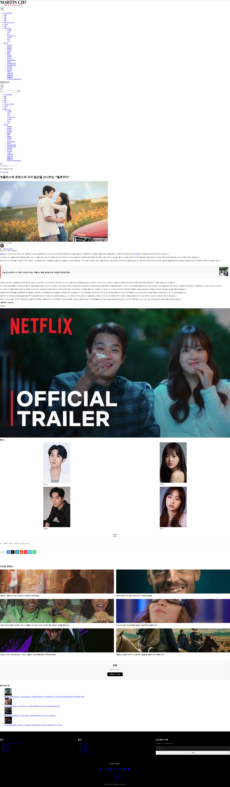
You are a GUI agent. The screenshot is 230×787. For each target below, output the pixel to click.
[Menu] (2, 8)
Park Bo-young (24, 543)
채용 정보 (6, 750)
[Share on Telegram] (30, 552)
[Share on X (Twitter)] (13, 552)
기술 (5, 17)
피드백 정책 (84, 750)
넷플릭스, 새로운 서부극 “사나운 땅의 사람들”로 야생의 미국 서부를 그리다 (140, 654)
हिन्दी (8, 53)
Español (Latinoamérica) (14, 79)
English (9, 45)
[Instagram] (115, 769)
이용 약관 (117, 773)
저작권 (116, 779)
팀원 (5, 746)
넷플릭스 (3, 254)
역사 (8, 39)
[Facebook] (101, 769)
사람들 (9, 30)
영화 (5, 15)
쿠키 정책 (117, 776)
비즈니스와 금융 (9, 22)
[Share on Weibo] (25, 552)
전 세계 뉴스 (11, 35)
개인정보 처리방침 (116, 777)
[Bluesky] (120, 769)
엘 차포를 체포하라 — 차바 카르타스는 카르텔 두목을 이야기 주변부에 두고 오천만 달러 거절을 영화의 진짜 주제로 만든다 (46, 696)
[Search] (2, 86)
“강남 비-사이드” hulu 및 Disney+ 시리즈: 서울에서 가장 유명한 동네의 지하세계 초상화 (28, 654)
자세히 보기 (7, 28)
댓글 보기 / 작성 (115, 674)
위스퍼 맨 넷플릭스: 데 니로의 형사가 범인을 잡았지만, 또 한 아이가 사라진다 (31, 715)
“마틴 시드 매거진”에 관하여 (12, 743)
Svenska (9, 70)
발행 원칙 (84, 743)
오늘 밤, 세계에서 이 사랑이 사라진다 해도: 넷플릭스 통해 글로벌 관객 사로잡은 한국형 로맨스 (36, 272)
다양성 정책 (84, 746)
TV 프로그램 (8, 13)
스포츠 (6, 24)
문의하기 (6, 751)
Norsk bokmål (11, 60)
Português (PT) (11, 63)
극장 (8, 32)
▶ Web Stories (115, 763)
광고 (5, 748)
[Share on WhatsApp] (34, 552)
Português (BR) (11, 65)
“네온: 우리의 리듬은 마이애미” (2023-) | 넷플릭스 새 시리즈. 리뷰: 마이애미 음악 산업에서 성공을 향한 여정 (34, 625)
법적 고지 (117, 775)
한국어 (6, 43)
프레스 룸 (6, 745)
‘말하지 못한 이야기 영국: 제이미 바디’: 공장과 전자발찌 (134, 595)
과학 (5, 20)
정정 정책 (84, 748)
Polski (9, 61)
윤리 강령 (84, 745)
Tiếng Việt (10, 73)
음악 (5, 18)
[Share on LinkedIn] (17, 552)
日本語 (9, 56)
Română (9, 66)
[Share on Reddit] (21, 552)
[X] (106, 769)
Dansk (9, 51)
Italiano (9, 54)
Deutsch (9, 48)
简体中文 (10, 75)
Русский (9, 68)
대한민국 (17, 543)
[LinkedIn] (110, 769)
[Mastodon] (124, 769)
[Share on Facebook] (8, 552)
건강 (8, 41)
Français (9, 50)
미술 (5, 26)
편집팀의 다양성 (86, 751)
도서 (8, 34)
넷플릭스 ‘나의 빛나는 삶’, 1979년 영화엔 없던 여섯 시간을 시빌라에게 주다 (36, 706)
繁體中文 (10, 77)
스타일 (9, 37)
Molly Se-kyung (7, 249)
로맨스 (11, 543)
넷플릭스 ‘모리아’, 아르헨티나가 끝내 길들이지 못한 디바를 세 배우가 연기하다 (37, 725)
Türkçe (9, 71)
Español (9, 46)
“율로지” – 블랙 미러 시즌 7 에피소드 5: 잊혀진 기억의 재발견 (19, 595)
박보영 (137, 254)
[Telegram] (129, 769)
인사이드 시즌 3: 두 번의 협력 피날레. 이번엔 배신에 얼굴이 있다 (136, 625)
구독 (193, 752)
